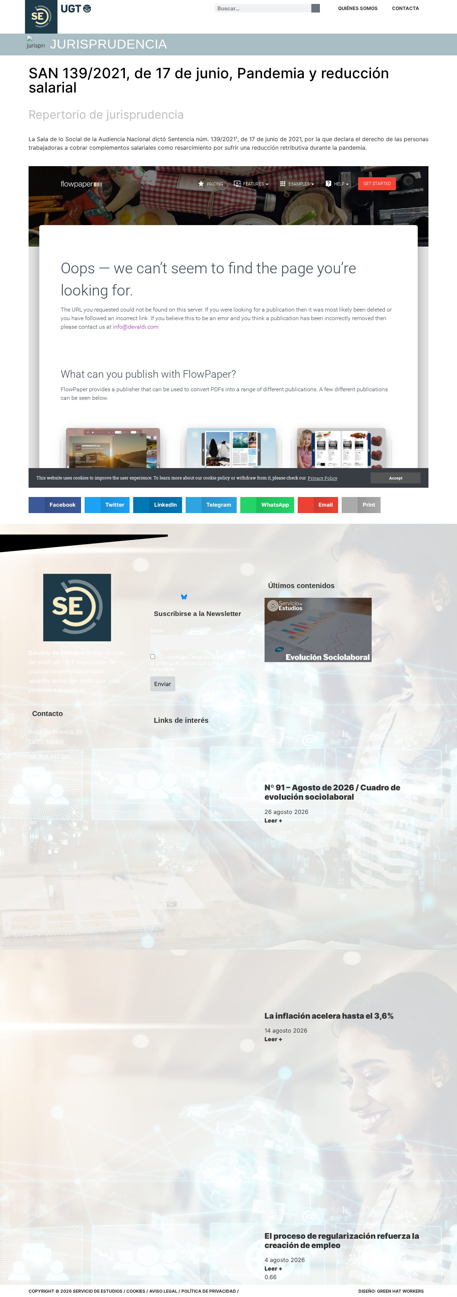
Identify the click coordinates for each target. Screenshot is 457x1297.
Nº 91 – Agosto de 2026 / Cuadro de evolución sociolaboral (332, 792)
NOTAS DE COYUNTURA (352, 25)
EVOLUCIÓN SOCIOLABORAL (279, 25)
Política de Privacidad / (210, 1291)
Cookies (135, 1291)
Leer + (273, 820)
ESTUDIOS (174, 25)
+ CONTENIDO (402, 25)
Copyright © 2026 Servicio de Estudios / (77, 1291)
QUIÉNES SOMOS (358, 8)
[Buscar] (315, 8)
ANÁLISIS (145, 25)
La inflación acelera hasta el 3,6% (329, 1015)
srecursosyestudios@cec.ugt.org (70, 772)
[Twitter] (109, 8)
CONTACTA (405, 8)
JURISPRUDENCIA (213, 25)
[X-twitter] (155, 597)
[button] (55, 505)
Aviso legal (163, 1291)
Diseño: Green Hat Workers (391, 1291)
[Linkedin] (119, 8)
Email (156, 630)
